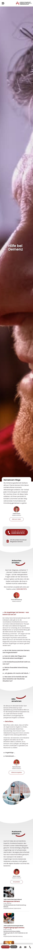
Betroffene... (9, 721)
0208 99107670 (21, 589)
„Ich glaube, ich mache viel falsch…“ (17, 673)
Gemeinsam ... (10, 756)
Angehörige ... (10, 752)
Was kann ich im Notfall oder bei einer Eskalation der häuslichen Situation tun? (15, 679)
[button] (16, 614)
